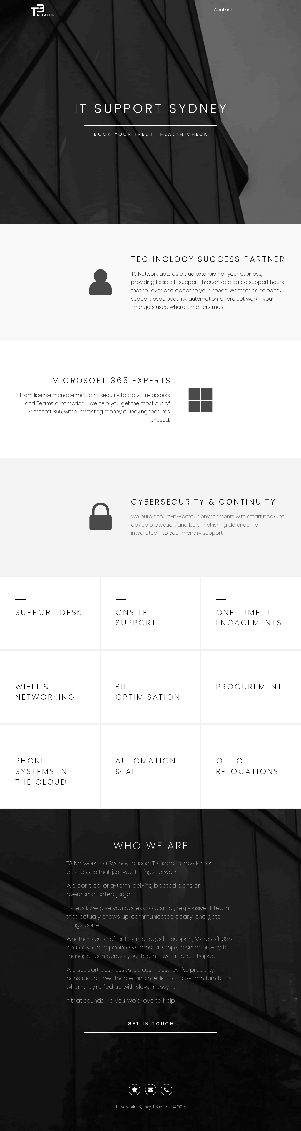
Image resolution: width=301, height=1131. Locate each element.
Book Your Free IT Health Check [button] (151, 134)
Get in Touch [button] (151, 1024)
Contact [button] (223, 10)
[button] (100, 282)
